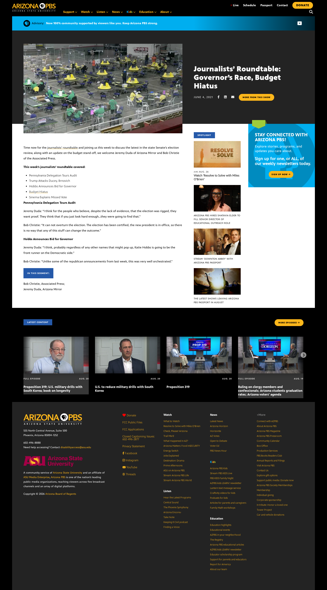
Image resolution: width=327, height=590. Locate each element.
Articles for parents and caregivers (228, 502)
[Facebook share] (220, 97)
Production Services (267, 450)
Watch (168, 415)
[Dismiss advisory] (299, 23)
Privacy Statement (133, 446)
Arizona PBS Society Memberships (274, 485)
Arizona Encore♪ (172, 512)
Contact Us (262, 470)
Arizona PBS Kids (218, 468)
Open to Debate (218, 440)
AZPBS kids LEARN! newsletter (225, 483)
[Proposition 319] (199, 338)
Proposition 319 (178, 387)
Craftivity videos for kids (222, 493)
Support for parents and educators (228, 559)
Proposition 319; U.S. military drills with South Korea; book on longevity (52, 389)
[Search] (310, 12)
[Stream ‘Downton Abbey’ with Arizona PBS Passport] (217, 230)
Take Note (169, 517)
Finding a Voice (172, 527)
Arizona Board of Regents (60, 494)
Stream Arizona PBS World (178, 480)
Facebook (130, 453)
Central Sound (171, 502)
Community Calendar (268, 440)
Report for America (220, 564)
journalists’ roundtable (62, 147)
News (213, 415)
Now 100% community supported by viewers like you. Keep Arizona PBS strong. (102, 23)
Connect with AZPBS (267, 421)
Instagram (131, 460)
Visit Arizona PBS (265, 465)
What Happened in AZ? (176, 440)
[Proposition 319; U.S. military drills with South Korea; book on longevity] (56, 338)
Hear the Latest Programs (177, 497)
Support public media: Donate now (275, 480)
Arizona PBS (58, 477)
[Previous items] (23, 355)
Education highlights (220, 525)
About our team (218, 569)
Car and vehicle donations (270, 514)
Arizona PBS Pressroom (269, 436)
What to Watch (172, 421)
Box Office (262, 445)
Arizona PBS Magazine (268, 431)
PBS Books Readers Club (269, 455)
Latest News (216, 421)
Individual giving (265, 495)
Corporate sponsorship (269, 500)
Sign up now (280, 174)
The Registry (216, 539)
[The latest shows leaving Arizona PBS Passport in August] (217, 270)
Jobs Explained (171, 455)
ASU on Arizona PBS (174, 470)
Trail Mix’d (169, 436)
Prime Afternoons (173, 465)
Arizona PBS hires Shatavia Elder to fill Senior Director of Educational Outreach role (217, 219)
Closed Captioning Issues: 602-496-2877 (138, 438)
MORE (287, 322)
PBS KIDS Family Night (221, 478)
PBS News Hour (218, 450)
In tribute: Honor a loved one (272, 504)
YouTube (131, 467)
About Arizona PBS (266, 426)
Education (216, 518)
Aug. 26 (201, 171)
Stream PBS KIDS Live (221, 473)
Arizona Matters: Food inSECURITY (182, 445)
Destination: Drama (174, 460)
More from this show (256, 97)
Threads (130, 474)
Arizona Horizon (219, 426)
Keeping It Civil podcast (176, 522)
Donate (131, 415)
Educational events (220, 529)
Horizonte (215, 431)
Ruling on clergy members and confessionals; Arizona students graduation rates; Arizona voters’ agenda (270, 390)
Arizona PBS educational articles (227, 544)
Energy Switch (171, 450)
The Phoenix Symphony (176, 507)
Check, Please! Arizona (176, 431)
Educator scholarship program (226, 554)
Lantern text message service (225, 488)
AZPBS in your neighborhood (225, 534)
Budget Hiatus (38, 192)
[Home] (34, 7)
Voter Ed (214, 445)
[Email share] (234, 97)
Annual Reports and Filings (271, 460)
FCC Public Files (132, 422)
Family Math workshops (222, 507)
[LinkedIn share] (227, 97)
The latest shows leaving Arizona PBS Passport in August (216, 300)
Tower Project (264, 509)
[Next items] (303, 355)
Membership (263, 490)
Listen (167, 491)
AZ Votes (214, 436)
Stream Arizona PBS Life (176, 475)
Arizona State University (67, 472)
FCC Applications (133, 429)
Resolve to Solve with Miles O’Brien (182, 426)
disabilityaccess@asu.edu (76, 447)
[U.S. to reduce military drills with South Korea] (127, 338)
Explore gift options (267, 475)
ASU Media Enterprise (36, 477)
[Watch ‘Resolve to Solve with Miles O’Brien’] (217, 143)
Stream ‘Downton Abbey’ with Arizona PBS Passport (213, 261)
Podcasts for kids (219, 497)
